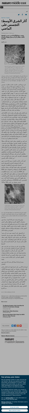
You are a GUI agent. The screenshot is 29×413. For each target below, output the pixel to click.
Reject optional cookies (14, 410)
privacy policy (9, 397)
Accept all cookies (14, 407)
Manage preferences (6, 402)
